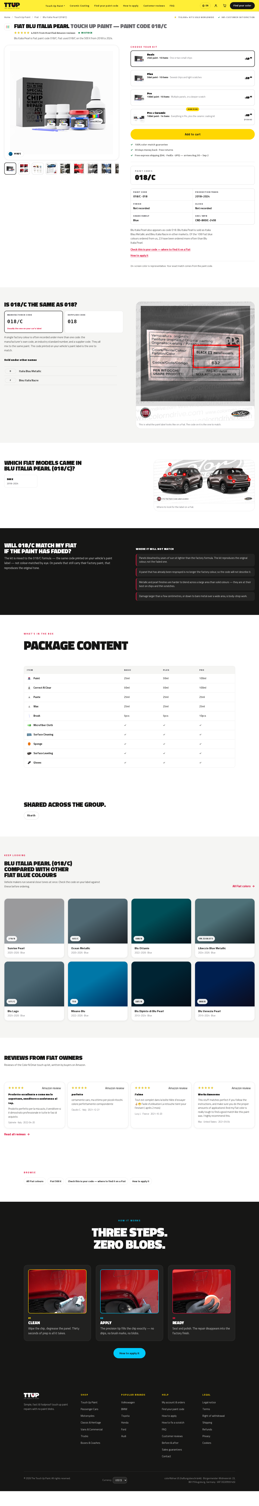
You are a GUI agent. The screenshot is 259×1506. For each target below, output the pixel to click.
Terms (206, 1409)
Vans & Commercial (92, 1429)
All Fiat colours (34, 1181)
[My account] (215, 5)
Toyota (125, 1416)
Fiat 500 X (55, 1181)
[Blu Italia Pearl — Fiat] (24, 169)
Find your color (242, 5)
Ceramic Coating (79, 5)
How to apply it (139, 255)
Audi (123, 1436)
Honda (124, 1422)
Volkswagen (128, 1402)
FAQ (172, 5)
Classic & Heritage (91, 1422)
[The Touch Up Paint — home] (12, 6)
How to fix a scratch (173, 1422)
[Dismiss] (39, 1494)
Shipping (207, 1422)
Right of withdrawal (213, 1416)
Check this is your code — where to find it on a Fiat (160, 249)
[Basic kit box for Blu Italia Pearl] (10, 169)
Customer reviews (154, 5)
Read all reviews (15, 1134)
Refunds (207, 1429)
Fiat (37, 17)
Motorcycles (87, 1416)
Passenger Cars (89, 1409)
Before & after (170, 1443)
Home (7, 17)
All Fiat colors (242, 886)
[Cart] (224, 5)
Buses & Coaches (90, 1443)
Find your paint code (106, 5)
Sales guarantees (172, 1450)
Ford (123, 1429)
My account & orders (173, 1402)
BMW (124, 1409)
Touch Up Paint (55, 6)
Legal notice (209, 1402)
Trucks (84, 1436)
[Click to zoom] (61, 102)
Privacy (206, 1436)
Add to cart (193, 134)
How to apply (130, 5)
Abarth (31, 815)
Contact (166, 1456)
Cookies (206, 1443)
